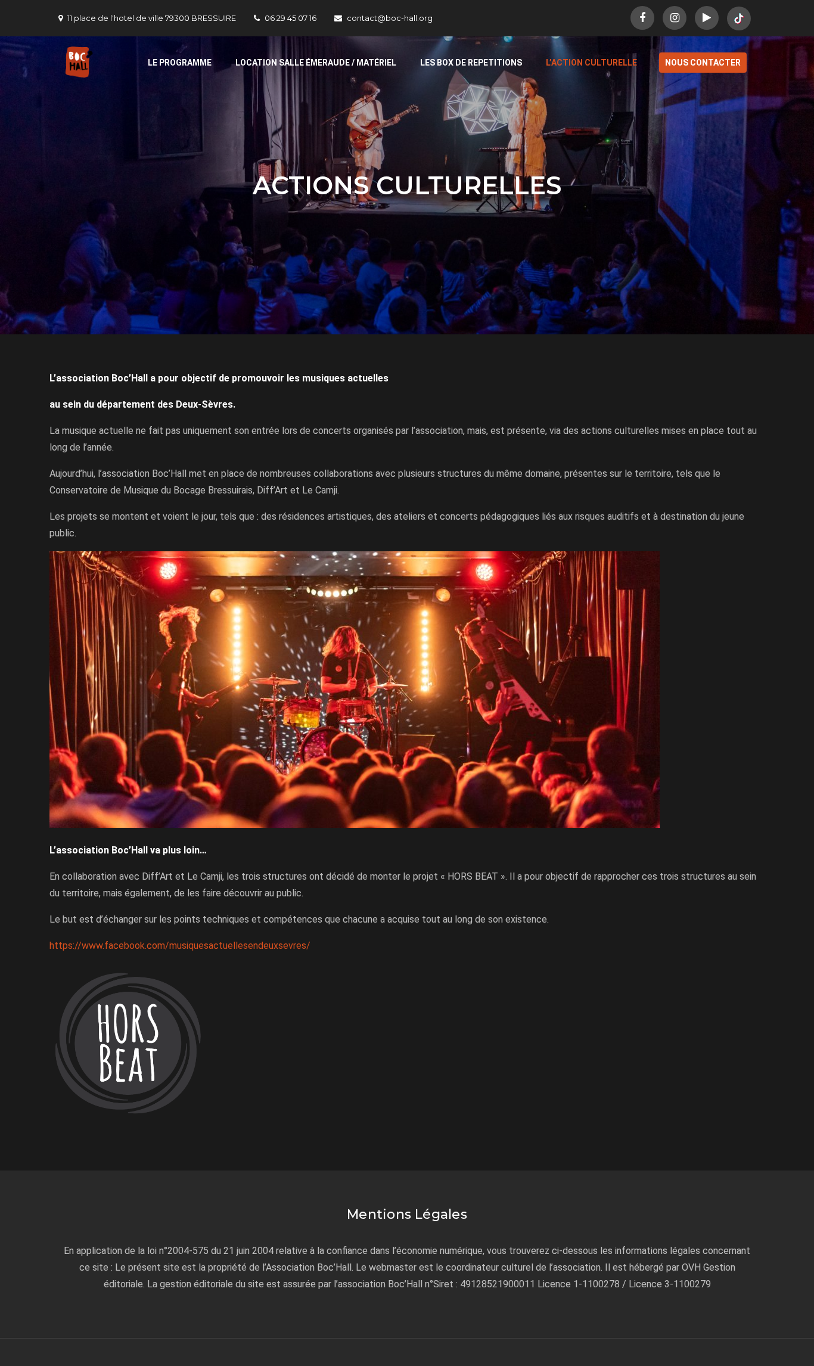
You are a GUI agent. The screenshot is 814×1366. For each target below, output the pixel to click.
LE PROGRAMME (180, 62)
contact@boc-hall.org (390, 18)
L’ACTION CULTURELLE (591, 62)
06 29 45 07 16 (290, 18)
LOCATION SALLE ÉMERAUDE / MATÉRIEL (315, 62)
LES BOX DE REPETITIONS (471, 62)
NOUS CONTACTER (703, 62)
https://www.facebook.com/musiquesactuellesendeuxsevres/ (179, 945)
